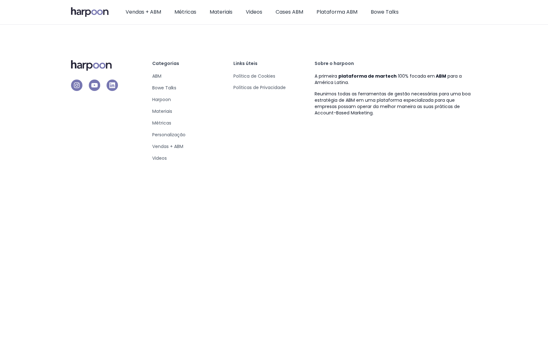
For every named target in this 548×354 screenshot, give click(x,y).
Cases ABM (289, 12)
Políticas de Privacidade (259, 87)
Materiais (221, 12)
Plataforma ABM (336, 12)
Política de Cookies (254, 76)
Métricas (185, 12)
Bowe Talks (385, 12)
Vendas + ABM (143, 12)
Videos (254, 12)
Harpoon (161, 99)
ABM (156, 76)
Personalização (169, 135)
